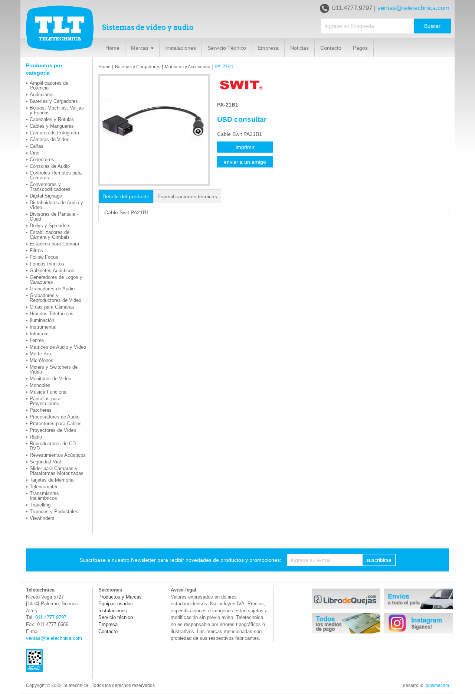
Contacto (330, 48)
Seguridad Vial (45, 461)
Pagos (360, 48)
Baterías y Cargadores (54, 101)
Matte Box (41, 353)
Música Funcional (49, 392)
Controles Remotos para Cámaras (56, 175)
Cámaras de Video (49, 139)
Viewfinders (42, 518)
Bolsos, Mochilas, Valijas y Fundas (57, 110)
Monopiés (40, 385)
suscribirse (379, 560)
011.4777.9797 (352, 8)
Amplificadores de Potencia (49, 85)
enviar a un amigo (245, 162)
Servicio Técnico (226, 48)
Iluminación (42, 320)
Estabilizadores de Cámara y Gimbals (50, 235)
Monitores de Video (50, 378)
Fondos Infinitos (47, 263)
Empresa (268, 48)
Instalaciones (180, 48)
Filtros (36, 250)
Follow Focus (44, 257)
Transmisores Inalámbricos (44, 496)
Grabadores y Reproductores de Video (55, 298)
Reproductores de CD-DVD (53, 446)
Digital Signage (46, 195)
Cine (34, 152)
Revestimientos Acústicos (58, 455)
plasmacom (437, 685)
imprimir (245, 147)
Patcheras (41, 410)
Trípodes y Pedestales (54, 511)
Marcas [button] (140, 48)
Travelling (40, 504)
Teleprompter (44, 486)
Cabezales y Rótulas (52, 119)
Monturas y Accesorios (187, 66)
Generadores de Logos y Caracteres (56, 279)
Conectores (42, 159)
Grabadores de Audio (52, 288)
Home (112, 48)
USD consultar (241, 119)
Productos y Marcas (120, 597)
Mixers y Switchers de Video (54, 369)
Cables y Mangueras (52, 126)
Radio (36, 436)
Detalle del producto (126, 196)
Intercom (39, 333)
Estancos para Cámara (54, 243)
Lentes (37, 340)
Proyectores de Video (53, 430)
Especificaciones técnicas (187, 196)
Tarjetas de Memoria (51, 480)
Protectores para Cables (56, 423)
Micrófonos (41, 360)
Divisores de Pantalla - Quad (54, 216)
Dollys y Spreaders (50, 225)
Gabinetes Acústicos (52, 270)
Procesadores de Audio (54, 416)
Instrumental (43, 327)
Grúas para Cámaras (52, 306)
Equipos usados (115, 603)
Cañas (36, 146)
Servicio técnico (115, 617)
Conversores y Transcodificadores (50, 187)
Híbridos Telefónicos (51, 313)
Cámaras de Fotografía (54, 132)
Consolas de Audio (50, 166)
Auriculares (42, 94)
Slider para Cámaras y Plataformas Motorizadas (56, 471)
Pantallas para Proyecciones (45, 401)
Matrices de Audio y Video (58, 347)
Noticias (299, 48)
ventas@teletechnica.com (413, 8)
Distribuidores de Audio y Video (56, 205)
